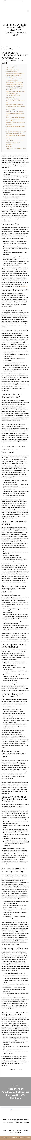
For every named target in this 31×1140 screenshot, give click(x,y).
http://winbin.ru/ (24, 286)
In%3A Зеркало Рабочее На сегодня (14, 84)
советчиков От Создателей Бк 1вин (14, 79)
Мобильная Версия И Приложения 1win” (15, 73)
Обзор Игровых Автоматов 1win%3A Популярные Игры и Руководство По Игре (15, 113)
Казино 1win (9, 146)
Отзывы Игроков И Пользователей (14, 86)
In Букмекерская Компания (12, 99)
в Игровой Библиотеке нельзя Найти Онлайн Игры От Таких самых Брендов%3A (15, 142)
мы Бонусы (8, 139)
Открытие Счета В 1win (11, 71)
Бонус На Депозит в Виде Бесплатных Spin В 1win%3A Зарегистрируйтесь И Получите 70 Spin (15, 119)
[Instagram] (15, 1125)
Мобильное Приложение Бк (12, 69)
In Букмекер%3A (10, 68)
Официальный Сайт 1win (12, 110)
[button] (28, 11)
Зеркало (8, 130)
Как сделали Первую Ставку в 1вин (14, 104)
